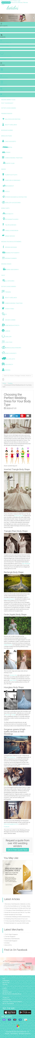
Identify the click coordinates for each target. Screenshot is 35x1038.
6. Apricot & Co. (8, 945)
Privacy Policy (7, 999)
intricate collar (13, 675)
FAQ (4, 978)
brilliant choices (8, 645)
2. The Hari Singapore (9, 936)
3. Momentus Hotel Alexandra (12, 938)
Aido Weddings (26, 563)
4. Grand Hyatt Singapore (10, 940)
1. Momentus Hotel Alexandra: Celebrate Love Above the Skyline (17, 904)
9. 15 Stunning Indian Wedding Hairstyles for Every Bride (17, 921)
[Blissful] (10, 1012)
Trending (10, 383)
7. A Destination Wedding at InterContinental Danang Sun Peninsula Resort (17, 916)
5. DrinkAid (6, 943)
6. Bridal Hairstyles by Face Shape (13, 914)
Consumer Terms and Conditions (12, 1001)
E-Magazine (6, 980)
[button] (1, 17)
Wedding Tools (7, 992)
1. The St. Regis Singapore (11, 934)
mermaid (7, 714)
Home (4, 383)
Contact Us (6, 997)
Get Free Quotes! (6, 2)
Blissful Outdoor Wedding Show (12, 994)
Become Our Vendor (6, 1)
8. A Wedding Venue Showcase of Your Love (15, 918)
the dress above (18, 515)
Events (5, 988)
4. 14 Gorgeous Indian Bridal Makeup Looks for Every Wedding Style (17, 910)
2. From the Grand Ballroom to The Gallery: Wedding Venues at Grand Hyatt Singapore (17, 906)
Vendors (5, 990)
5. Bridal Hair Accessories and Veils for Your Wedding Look (17, 912)
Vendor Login (16, 1)
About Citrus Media (8, 1003)
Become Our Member (17, 2)
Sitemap (5, 984)
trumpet (13, 714)
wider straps (13, 680)
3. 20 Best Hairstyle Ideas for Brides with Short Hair (17, 908)
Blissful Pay (6, 982)
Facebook (6, 826)
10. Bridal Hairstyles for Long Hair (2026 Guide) (16, 923)
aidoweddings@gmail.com (11, 824)
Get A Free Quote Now (17, 850)
